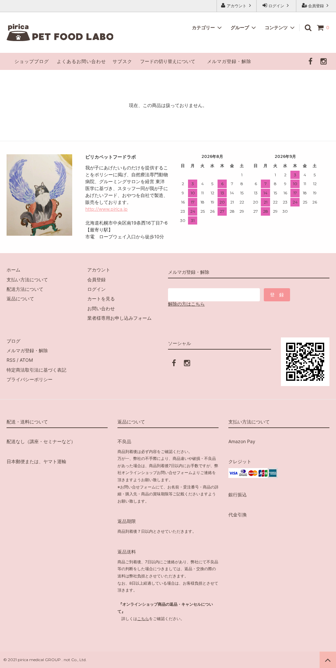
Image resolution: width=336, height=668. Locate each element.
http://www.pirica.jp (106, 209)
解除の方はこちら (186, 304)
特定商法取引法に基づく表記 (36, 370)
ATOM (26, 360)
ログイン (276, 5)
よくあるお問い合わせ (81, 61)
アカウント (236, 5)
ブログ (13, 341)
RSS (11, 360)
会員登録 (316, 5)
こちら (143, 618)
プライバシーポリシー (29, 379)
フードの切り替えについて (168, 61)
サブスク (122, 61)
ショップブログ (31, 61)
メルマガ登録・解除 (229, 61)
